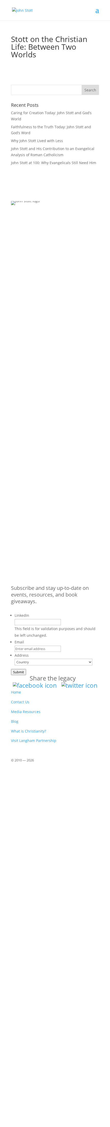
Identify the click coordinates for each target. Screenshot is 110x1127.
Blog (14, 721)
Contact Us (20, 701)
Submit (18, 672)
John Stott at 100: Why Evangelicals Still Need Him (53, 162)
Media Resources (25, 711)
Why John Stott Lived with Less (37, 140)
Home (16, 692)
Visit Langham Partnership (33, 740)
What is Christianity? (28, 731)
